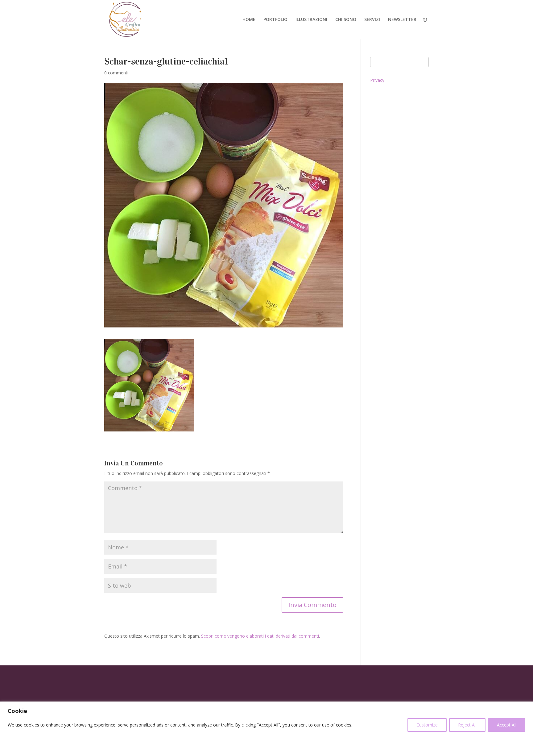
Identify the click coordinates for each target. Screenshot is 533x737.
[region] (266, 719)
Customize (427, 725)
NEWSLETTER (402, 19)
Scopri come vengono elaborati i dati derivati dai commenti (260, 636)
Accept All (506, 725)
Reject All (467, 725)
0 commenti (116, 73)
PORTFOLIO (275, 19)
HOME (248, 19)
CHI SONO (345, 19)
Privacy (377, 80)
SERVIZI (372, 19)
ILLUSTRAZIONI (311, 19)
